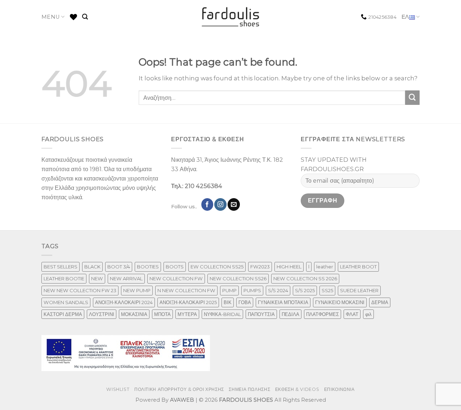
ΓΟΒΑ (244, 302)
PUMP (229, 290)
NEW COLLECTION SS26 (238, 278)
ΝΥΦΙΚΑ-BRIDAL (222, 314)
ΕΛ (405, 17)
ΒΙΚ (228, 302)
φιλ (368, 314)
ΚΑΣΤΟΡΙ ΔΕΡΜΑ (63, 314)
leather (324, 266)
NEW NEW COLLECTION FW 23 (80, 290)
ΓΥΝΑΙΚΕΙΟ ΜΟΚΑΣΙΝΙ (339, 302)
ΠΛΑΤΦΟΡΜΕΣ (322, 314)
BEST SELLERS (60, 266)
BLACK (92, 266)
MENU (50, 17)
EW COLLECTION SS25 (217, 266)
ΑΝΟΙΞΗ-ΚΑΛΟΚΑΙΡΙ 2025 (188, 302)
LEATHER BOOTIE (64, 278)
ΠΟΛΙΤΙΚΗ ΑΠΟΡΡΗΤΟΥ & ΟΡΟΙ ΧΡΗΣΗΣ (179, 389)
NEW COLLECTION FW (176, 278)
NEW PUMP (137, 290)
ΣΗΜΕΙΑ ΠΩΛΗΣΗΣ (249, 389)
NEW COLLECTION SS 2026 (305, 278)
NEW (97, 278)
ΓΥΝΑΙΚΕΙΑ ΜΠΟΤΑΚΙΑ (283, 302)
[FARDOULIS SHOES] (230, 17)
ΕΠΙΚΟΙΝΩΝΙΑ (339, 389)
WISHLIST (117, 389)
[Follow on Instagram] (220, 204)
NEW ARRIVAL (126, 278)
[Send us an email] (234, 204)
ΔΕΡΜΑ (379, 302)
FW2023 (260, 266)
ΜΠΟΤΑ (162, 314)
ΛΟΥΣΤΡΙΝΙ (101, 314)
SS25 (327, 290)
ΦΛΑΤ (352, 314)
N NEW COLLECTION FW (186, 290)
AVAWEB (182, 400)
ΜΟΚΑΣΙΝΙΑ (134, 314)
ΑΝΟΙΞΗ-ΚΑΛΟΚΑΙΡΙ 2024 (124, 302)
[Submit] (412, 97)
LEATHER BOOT (358, 266)
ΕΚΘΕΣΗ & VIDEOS (297, 389)
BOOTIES (148, 266)
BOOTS (175, 266)
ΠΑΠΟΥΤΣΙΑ (261, 314)
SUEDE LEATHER (359, 290)
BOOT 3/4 (118, 266)
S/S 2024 (278, 290)
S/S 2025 (305, 290)
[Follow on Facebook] (207, 204)
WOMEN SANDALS (66, 302)
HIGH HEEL (289, 266)
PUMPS (252, 290)
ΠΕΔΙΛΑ (290, 314)
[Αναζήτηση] (85, 17)
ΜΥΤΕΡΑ (187, 314)
